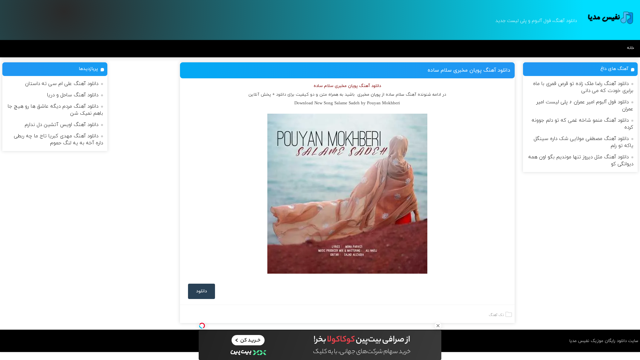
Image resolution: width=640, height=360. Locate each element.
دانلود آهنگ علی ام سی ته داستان (61, 83)
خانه (630, 48)
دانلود (201, 291)
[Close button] (438, 325)
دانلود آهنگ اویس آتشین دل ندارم (61, 124)
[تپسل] (202, 325)
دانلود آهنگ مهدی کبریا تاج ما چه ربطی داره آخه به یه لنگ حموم (58, 140)
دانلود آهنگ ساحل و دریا (72, 95)
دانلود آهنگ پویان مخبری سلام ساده (469, 70)
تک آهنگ (496, 315)
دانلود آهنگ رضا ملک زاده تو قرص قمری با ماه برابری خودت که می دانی (583, 87)
